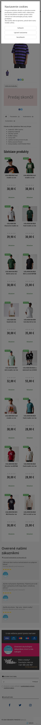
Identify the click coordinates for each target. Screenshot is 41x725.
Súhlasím (20, 28)
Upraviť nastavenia (20, 32)
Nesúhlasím (20, 37)
